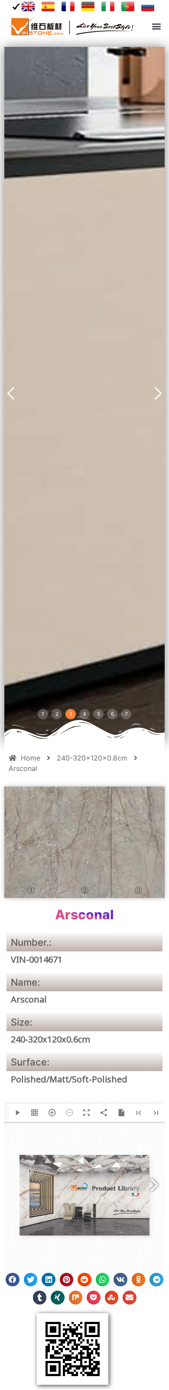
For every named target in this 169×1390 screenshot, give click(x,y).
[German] (88, 6)
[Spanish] (48, 6)
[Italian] (108, 6)
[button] (156, 26)
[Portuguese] (128, 6)
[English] (25, 6)
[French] (68, 6)
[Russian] (148, 6)
